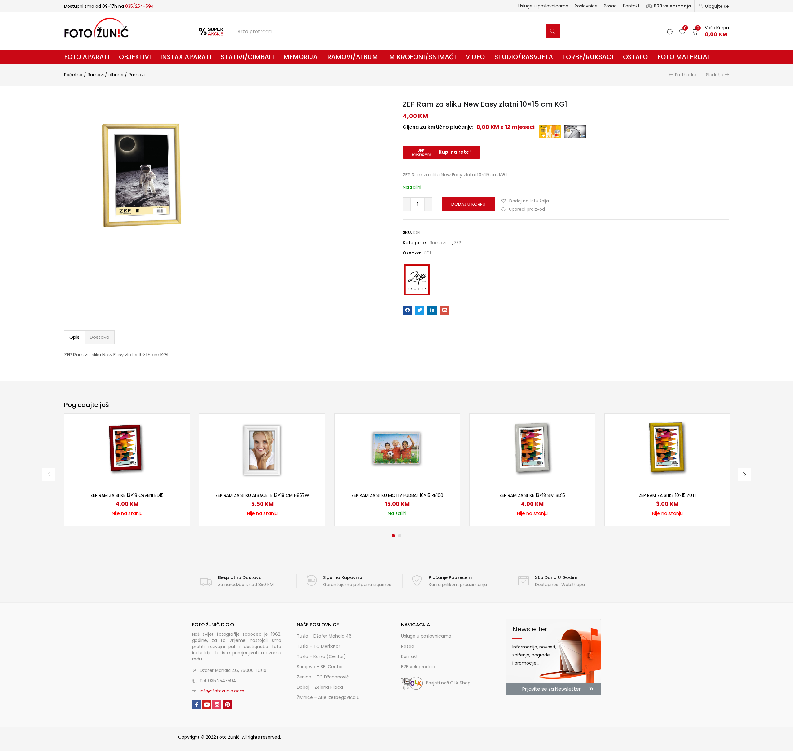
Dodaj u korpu (468, 204)
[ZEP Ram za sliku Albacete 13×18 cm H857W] (262, 449)
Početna (73, 75)
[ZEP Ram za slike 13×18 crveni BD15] (127, 449)
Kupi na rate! (455, 152)
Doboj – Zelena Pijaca (320, 687)
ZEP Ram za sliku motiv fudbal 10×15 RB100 (397, 495)
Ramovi (137, 75)
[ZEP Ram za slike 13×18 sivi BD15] (532, 449)
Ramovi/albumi (353, 56)
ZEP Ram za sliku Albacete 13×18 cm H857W (262, 495)
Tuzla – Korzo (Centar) (321, 656)
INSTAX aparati (185, 56)
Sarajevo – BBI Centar (320, 667)
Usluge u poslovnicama (543, 6)
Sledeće (714, 75)
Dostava (99, 337)
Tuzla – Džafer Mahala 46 (324, 636)
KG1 (427, 253)
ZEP (457, 243)
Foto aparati (86, 56)
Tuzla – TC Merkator (318, 646)
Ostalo (635, 56)
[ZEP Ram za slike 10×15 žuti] (667, 449)
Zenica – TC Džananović (323, 677)
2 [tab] (399, 535)
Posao (610, 6)
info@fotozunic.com (222, 691)
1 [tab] (393, 535)
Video (475, 56)
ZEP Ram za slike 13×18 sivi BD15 (532, 495)
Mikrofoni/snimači (422, 56)
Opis (74, 337)
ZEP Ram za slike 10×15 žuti (667, 495)
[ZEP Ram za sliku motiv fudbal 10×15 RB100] (397, 449)
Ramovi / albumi (105, 75)
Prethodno (686, 75)
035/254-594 (139, 6)
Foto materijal (683, 56)
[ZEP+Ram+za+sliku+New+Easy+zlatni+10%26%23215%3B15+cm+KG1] (419, 310)
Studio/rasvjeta (523, 56)
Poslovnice (586, 6)
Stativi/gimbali (247, 56)
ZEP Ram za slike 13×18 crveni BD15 (127, 495)
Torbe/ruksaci (587, 56)
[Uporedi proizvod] (177, 436)
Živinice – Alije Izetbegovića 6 (328, 697)
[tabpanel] (127, 470)
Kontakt (631, 6)
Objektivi (135, 56)
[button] (710, 31)
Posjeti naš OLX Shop (448, 683)
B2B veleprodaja (672, 6)
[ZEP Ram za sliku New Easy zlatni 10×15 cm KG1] (407, 310)
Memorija (300, 56)
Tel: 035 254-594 (217, 681)
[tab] (74, 337)
